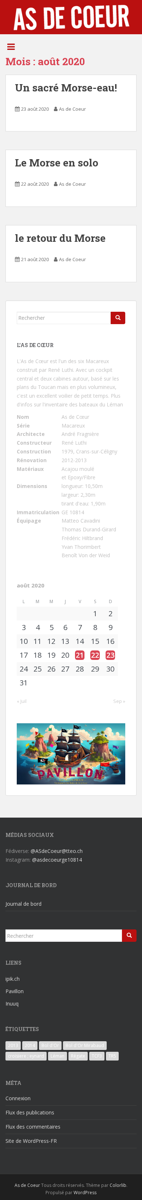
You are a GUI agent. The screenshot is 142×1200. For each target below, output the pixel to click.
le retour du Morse (60, 238)
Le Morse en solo (56, 162)
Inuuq (12, 1003)
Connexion (18, 1098)
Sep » (119, 701)
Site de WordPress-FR (31, 1140)
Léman (57, 1056)
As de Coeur (72, 109)
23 (110, 655)
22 (95, 655)
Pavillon (14, 991)
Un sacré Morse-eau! (66, 87)
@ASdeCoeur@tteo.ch (57, 850)
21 (80, 655)
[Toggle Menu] (11, 46)
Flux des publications (29, 1112)
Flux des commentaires (32, 1126)
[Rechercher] (118, 318)
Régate (78, 1056)
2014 (30, 1045)
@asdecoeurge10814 (57, 859)
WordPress (85, 1192)
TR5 (112, 1056)
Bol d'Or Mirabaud (85, 1045)
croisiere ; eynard (26, 1056)
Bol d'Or (50, 1045)
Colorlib (118, 1185)
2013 (13, 1045)
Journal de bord (23, 903)
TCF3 (97, 1056)
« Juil (22, 701)
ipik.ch (12, 978)
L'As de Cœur (32, 361)
